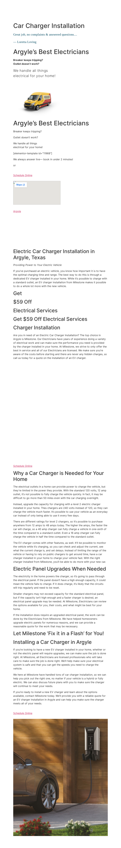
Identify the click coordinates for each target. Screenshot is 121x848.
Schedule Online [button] (22, 175)
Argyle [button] (17, 211)
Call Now (18, 82)
